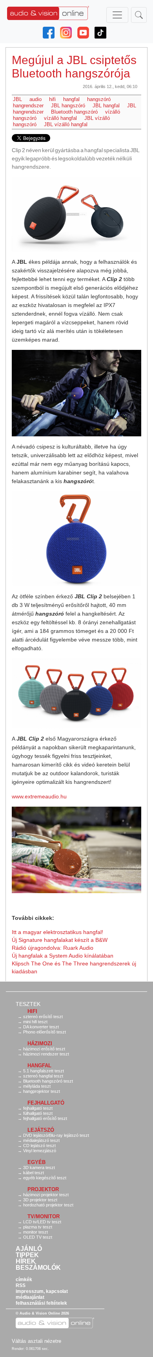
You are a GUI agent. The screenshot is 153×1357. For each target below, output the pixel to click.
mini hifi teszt (35, 1021)
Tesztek (28, 1004)
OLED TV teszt (37, 1237)
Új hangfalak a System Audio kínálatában (62, 955)
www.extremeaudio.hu (39, 796)
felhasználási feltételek (41, 1303)
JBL (17, 99)
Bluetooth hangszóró (74, 112)
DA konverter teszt (41, 1026)
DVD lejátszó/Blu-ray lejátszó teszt (56, 1135)
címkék (24, 1279)
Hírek (26, 1261)
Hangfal (39, 1065)
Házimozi (39, 1043)
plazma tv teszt (37, 1227)
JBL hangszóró (68, 105)
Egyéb (36, 1162)
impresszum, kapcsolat (42, 1291)
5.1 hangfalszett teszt (43, 1070)
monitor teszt (35, 1232)
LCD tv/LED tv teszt (42, 1221)
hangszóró (99, 99)
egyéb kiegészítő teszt (44, 1177)
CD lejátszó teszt (39, 1145)
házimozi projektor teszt (46, 1194)
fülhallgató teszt (38, 1113)
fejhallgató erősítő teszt (45, 1118)
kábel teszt (33, 1172)
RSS (21, 1285)
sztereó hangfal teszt (43, 1076)
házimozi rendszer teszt (46, 1054)
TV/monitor (43, 1216)
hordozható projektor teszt (48, 1205)
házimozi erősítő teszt (44, 1048)
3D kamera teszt (39, 1167)
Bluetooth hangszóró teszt (48, 1081)
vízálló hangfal (60, 118)
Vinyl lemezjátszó (39, 1150)
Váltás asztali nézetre (36, 1341)
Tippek (27, 1255)
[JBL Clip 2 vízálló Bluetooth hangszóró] (76, 214)
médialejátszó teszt (41, 1140)
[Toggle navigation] (117, 15)
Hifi (32, 1011)
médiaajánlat (30, 1297)
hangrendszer (28, 105)
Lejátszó (40, 1130)
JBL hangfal (106, 105)
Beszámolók (38, 1268)
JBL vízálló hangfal (65, 124)
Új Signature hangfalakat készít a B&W (59, 940)
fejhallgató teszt (38, 1108)
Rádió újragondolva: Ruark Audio (52, 948)
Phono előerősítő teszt (44, 1032)
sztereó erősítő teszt (43, 1016)
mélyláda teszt (37, 1086)
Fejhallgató (45, 1103)
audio (35, 99)
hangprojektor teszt (41, 1091)
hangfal (71, 99)
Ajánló (29, 1249)
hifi (52, 99)
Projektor (43, 1189)
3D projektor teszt (40, 1199)
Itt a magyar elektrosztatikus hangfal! (57, 932)
